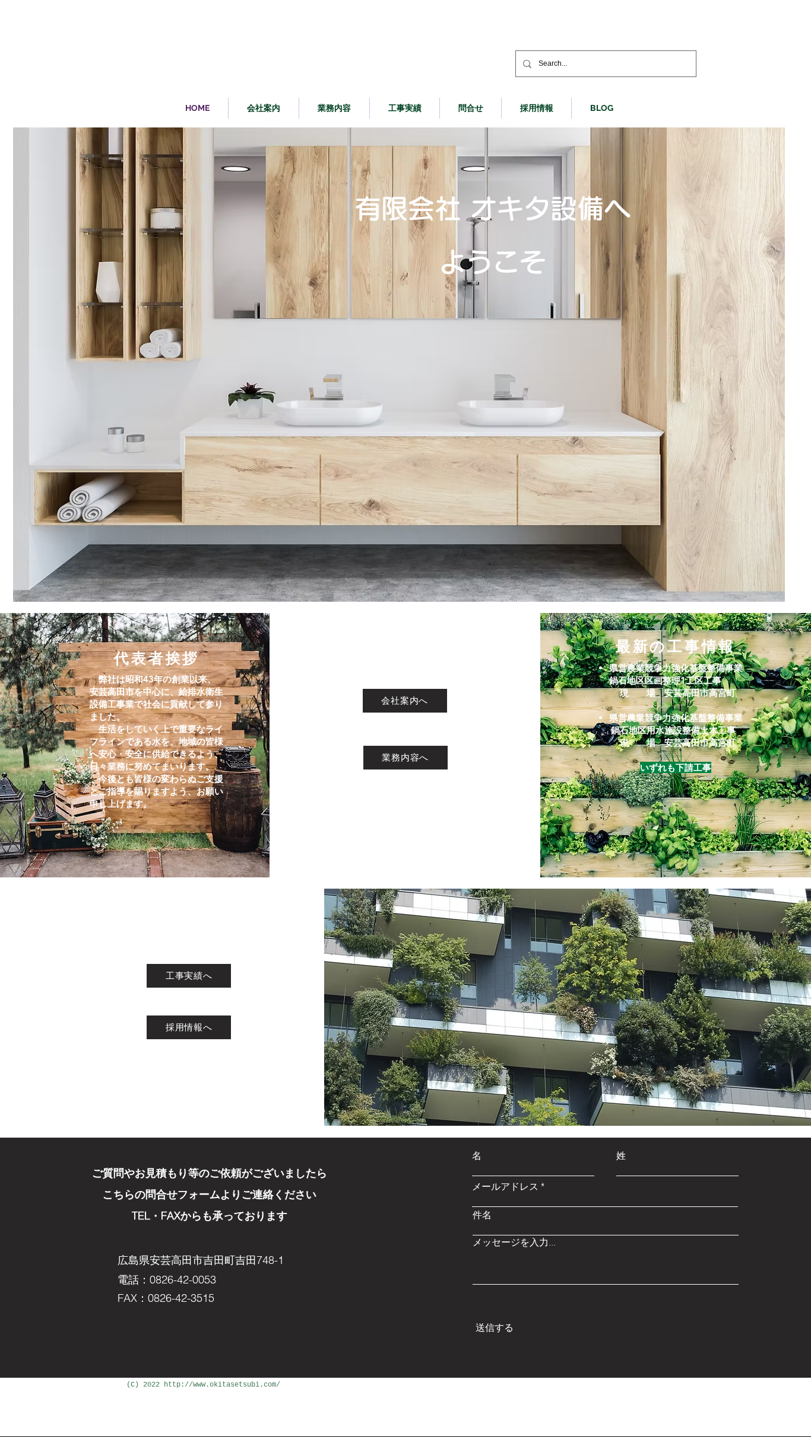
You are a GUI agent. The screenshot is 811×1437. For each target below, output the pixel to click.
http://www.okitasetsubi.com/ (222, 1385)
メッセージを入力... (514, 1242)
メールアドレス (505, 1186)
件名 (482, 1214)
